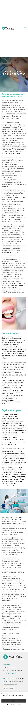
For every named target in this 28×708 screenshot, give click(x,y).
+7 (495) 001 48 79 (12, 673)
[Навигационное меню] (25, 28)
